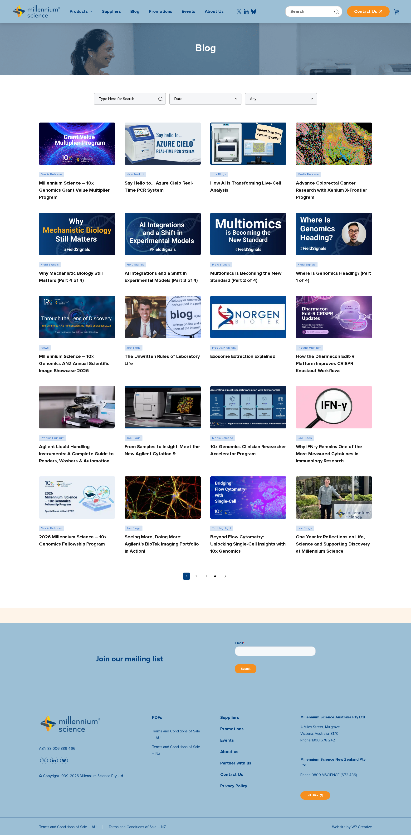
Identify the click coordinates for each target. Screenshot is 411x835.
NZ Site (313, 795)
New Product (135, 174)
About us (229, 751)
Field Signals (50, 264)
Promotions (232, 728)
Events (227, 740)
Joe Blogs (219, 174)
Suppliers (229, 717)
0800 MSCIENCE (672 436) (334, 775)
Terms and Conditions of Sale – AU (176, 734)
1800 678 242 (323, 740)
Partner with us (235, 763)
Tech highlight (221, 528)
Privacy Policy (233, 785)
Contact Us (365, 11)
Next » (224, 576)
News (45, 347)
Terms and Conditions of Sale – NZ (176, 750)
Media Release (51, 174)
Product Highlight (224, 347)
